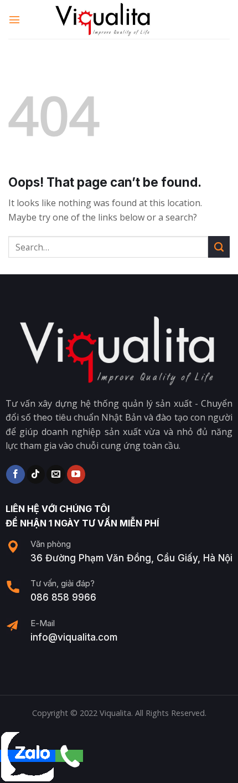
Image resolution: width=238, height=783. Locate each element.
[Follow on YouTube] (76, 474)
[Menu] (15, 19)
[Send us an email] (55, 474)
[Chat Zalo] (27, 756)
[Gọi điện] (69, 756)
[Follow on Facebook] (15, 474)
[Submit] (219, 247)
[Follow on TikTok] (36, 474)
